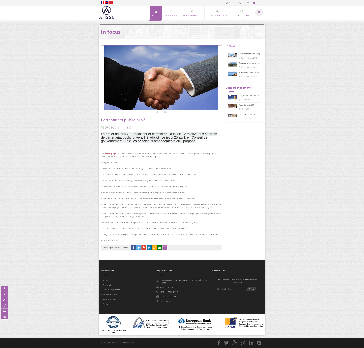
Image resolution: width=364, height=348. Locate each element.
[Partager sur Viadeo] (154, 247)
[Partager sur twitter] (138, 247)
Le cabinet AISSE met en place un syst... (255, 114)
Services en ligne (109, 299)
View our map (165, 301)
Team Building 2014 (247, 105)
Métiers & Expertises (111, 289)
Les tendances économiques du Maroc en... (257, 53)
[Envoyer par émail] (159, 247)
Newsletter (232, 3)
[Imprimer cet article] (165, 247)
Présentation (108, 285)
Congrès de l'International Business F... (255, 95)
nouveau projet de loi (112, 153)
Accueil (105, 280)
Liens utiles (246, 3)
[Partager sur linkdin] (149, 247)
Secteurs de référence (112, 294)
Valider (251, 289)
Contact (259, 3)
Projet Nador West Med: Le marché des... (256, 72)
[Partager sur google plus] (143, 247)
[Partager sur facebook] (133, 247)
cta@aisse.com (166, 287)
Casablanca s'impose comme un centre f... (256, 63)
